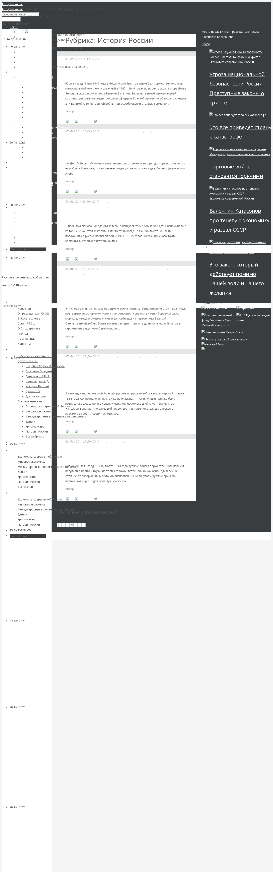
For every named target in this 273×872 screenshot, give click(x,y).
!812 (103, 441)
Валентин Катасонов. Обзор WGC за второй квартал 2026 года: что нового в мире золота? (29, 403)
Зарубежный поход (171, 356)
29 (76, 525)
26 (64, 525)
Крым (172, 269)
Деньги (30, 707)
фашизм (115, 201)
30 (80, 525)
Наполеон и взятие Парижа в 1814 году (109, 456)
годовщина (159, 269)
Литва (104, 201)
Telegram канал (12, 4)
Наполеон (72, 361)
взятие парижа (129, 356)
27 (68, 525)
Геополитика (34, 258)
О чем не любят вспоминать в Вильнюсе (111, 216)
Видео (205, 44)
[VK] (69, 121)
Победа (177, 59)
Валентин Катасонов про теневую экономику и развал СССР (239, 220)
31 (84, 525)
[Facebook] (83, 121)
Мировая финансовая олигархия (231, 252)
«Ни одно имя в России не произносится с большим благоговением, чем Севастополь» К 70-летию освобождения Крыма (124, 291)
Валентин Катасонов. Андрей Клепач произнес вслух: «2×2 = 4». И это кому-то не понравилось (30, 666)
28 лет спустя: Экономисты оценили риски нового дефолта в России (29, 843)
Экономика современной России (231, 62)
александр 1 (109, 356)
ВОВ (148, 59)
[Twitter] (95, 121)
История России (76, 64)
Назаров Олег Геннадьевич (94, 111)
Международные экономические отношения (119, 206)
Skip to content (11, 293)
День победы (162, 59)
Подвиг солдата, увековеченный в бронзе (113, 73)
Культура (95, 64)
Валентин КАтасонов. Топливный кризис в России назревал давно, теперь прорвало (30, 489)
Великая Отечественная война (122, 59)
